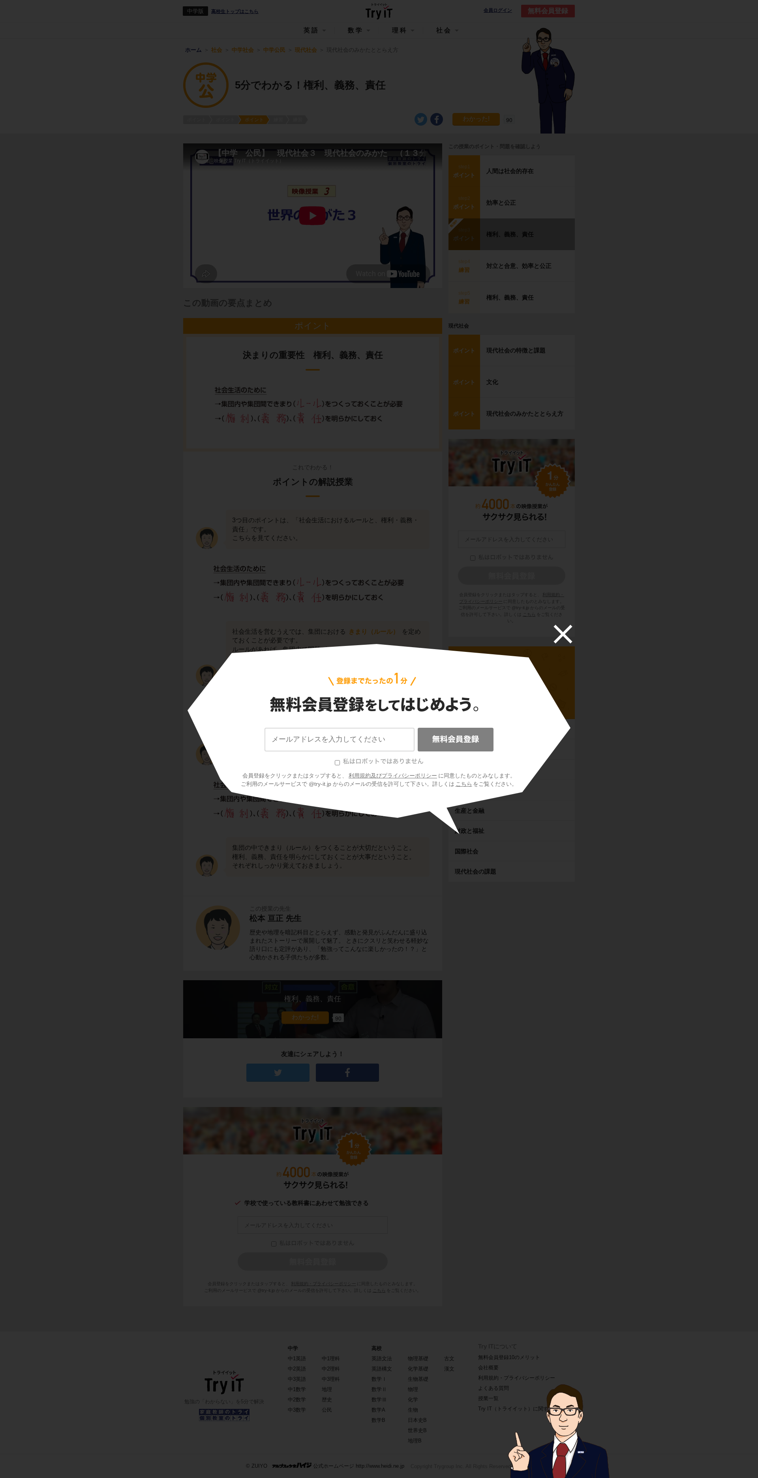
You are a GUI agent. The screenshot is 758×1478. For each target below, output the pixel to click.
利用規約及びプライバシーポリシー (393, 775)
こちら (464, 784)
